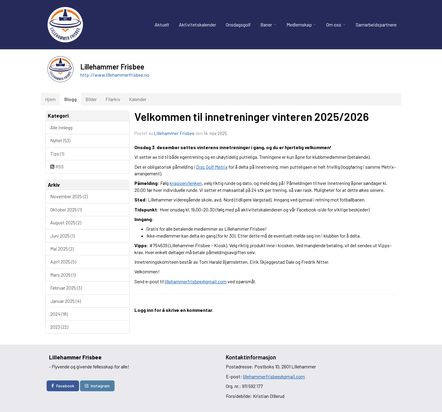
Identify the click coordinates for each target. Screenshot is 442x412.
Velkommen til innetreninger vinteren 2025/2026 (251, 116)
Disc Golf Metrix (212, 167)
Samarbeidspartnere (376, 24)
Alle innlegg (61, 127)
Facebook (65, 385)
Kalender (137, 99)
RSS (59, 166)
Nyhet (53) (60, 140)
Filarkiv (113, 99)
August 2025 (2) (65, 222)
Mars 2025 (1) (62, 275)
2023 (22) (59, 327)
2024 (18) (59, 314)
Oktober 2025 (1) (66, 209)
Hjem (50, 99)
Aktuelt (162, 24)
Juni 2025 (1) (62, 235)
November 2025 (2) (69, 196)
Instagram (100, 385)
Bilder (91, 99)
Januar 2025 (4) (65, 301)
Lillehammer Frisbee (174, 133)
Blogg (70, 99)
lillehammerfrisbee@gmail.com (196, 281)
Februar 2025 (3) (66, 288)
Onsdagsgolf (238, 24)
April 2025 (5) (63, 261)
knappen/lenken (186, 183)
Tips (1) (57, 153)
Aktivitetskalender (197, 24)
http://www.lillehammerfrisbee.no (114, 75)
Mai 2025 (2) (62, 248)
